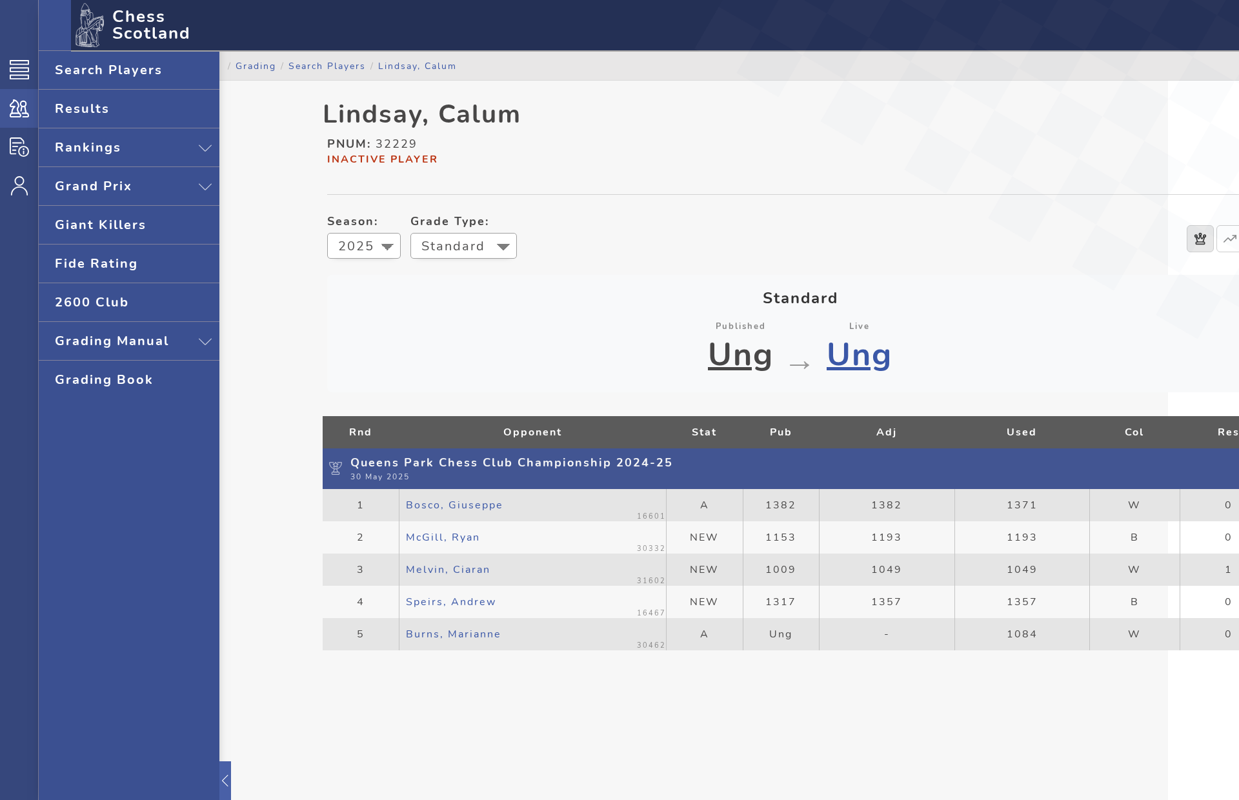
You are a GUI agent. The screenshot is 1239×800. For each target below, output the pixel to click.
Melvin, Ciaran (448, 570)
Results (82, 108)
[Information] (19, 147)
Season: (352, 221)
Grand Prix (93, 186)
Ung (741, 354)
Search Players (109, 70)
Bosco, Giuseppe (454, 505)
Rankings (88, 147)
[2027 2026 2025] (364, 247)
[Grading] (19, 108)
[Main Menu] (19, 69)
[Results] (1200, 238)
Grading (256, 65)
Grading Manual (112, 341)
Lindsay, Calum (417, 65)
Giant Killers (100, 225)
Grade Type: (449, 221)
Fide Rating (96, 263)
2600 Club (92, 302)
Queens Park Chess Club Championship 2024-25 (511, 462)
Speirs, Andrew (451, 602)
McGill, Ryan (443, 537)
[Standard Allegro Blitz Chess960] (463, 247)
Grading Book (104, 379)
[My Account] (19, 185)
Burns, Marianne (453, 634)
